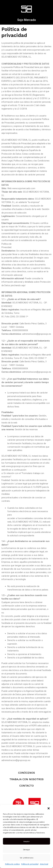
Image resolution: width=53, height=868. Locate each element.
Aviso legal (44, 864)
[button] (48, 808)
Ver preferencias (26, 857)
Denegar (26, 849)
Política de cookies (12, 864)
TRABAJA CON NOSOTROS (26, 779)
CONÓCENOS (26, 772)
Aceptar (26, 841)
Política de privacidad (29, 864)
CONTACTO (26, 785)
